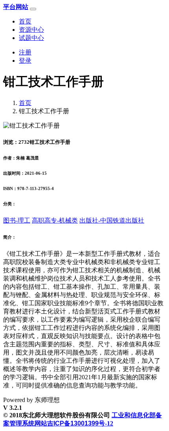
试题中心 (31, 37)
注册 (25, 52)
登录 (25, 60)
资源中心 (31, 29)
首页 (25, 21)
